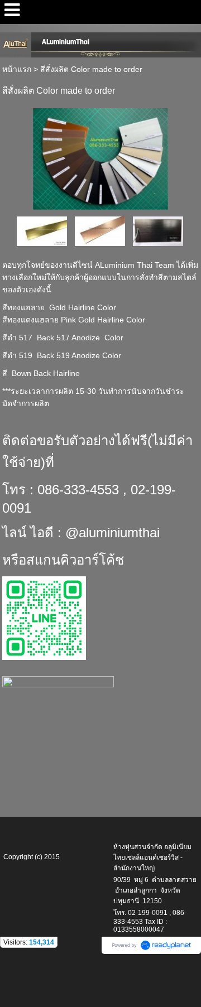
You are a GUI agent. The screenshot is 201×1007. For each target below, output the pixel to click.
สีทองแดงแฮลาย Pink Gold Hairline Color (73, 319)
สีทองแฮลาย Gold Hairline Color (59, 307)
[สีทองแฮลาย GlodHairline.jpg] (42, 230)
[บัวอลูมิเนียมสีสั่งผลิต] (100, 157)
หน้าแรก (16, 69)
